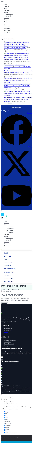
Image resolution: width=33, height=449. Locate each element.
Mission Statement (9, 344)
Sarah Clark (7, 32)
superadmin (7, 27)
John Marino (7, 30)
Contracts (7, 10)
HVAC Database (8, 14)
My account (7, 22)
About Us (6, 6)
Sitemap (6, 346)
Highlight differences (10, 404)
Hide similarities (9, 402)
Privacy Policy (7, 342)
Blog (5, 8)
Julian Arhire (7, 29)
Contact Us (7, 20)
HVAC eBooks (7, 16)
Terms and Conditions (10, 340)
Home (5, 5)
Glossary (6, 12)
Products (6, 18)
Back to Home (4, 303)
